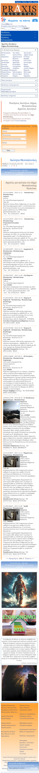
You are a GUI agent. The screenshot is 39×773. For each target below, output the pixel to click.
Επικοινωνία (23, 747)
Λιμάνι (15, 70)
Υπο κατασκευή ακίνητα (27, 718)
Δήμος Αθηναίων (25, 707)
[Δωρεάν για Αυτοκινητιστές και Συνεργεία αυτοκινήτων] (19, 22)
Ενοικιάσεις (6, 35)
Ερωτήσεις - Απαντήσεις (27, 742)
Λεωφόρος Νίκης (7, 70)
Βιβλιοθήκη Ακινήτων (26, 723)
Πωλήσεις (5, 32)
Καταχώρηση (6, 40)
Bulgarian (18, 2)
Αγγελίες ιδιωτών (6, 723)
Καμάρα (26, 66)
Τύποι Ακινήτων (7, 80)
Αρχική (22, 751)
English (30, 2)
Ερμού (26, 64)
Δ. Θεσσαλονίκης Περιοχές (11, 50)
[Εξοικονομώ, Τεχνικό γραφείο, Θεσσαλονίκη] (19, 623)
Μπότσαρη (27, 72)
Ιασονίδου (5, 66)
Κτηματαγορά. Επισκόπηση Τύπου (28, 729)
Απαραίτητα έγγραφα (26, 725)
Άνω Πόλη (16, 53)
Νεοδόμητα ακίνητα (25, 716)
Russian (35, 2)
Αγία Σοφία (27, 53)
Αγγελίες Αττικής (25, 705)
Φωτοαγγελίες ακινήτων (8, 731)
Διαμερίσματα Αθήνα (26, 710)
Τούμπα (15, 76)
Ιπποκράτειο (17, 66)
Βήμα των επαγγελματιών (27, 731)
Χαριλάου (27, 76)
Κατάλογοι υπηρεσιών (9, 96)
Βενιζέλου (5, 60)
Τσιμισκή (5, 76)
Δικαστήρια (5, 62)
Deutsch (24, 2)
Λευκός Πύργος (29, 68)
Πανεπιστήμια (17, 74)
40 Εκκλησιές (6, 53)
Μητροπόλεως (6, 72)
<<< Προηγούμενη (12, 558)
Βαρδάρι (26, 59)
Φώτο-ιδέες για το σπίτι (8, 734)
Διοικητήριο (28, 62)
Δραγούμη (16, 62)
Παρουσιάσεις (5, 736)
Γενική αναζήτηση (20, 121)
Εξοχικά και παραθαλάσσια (27, 714)
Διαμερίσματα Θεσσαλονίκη (9, 710)
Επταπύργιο (16, 64)
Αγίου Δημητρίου (5, 56)
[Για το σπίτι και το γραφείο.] (19, 590)
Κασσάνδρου (6, 68)
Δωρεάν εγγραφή (24, 745)
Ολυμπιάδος (5, 74)
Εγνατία (4, 64)
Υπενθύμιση (22, 26)
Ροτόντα (26, 74)
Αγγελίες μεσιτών (6, 727)
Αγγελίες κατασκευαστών (8, 725)
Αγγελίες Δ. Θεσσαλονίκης (8, 707)
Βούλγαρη (16, 60)
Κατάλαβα (33, 768)
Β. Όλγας (27, 57)
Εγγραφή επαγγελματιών (9, 26)
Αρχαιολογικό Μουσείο (17, 58)
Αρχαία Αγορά (28, 55)
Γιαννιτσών (27, 60)
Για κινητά (23, 753)
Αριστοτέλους (17, 55)
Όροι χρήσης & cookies (17, 768)
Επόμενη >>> (29, 558)
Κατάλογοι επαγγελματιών (10, 85)
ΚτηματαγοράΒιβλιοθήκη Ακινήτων (9, 90)
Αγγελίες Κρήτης (6, 718)
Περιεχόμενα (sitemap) (26, 749)
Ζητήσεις (5, 37)
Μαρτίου (26, 70)
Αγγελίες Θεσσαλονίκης (8, 705)
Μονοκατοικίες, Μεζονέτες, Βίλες (10, 712)
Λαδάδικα (16, 68)
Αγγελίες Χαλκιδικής (7, 716)
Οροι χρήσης (23, 740)
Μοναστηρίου (17, 72)
